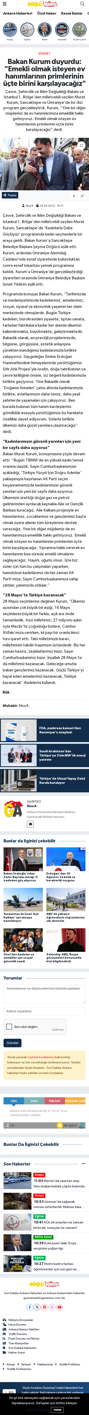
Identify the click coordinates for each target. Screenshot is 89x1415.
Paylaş (12, 195)
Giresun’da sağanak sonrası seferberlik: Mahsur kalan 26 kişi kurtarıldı (58, 1205)
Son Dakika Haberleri (22, 1348)
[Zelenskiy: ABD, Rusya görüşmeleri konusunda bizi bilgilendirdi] (66, 940)
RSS (11, 1392)
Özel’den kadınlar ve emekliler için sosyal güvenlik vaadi (19, 958)
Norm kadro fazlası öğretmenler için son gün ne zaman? (55, 1267)
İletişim (26, 1364)
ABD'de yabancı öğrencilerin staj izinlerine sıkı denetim (65, 918)
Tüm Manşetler (18, 1343)
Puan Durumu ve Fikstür (24, 1338)
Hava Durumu (17, 1324)
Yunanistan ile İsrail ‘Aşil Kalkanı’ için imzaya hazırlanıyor (21, 918)
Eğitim (39, 1216)
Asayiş (39, 1175)
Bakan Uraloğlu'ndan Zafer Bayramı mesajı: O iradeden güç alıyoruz (21, 877)
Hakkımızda (45, 1364)
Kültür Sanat (43, 1237)
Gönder (12, 1043)
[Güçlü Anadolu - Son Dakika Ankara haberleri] (42, 4)
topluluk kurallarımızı (41, 1057)
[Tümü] (83, 1164)
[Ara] (82, 4)
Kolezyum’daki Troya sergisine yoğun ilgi (54, 1246)
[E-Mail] (30, 824)
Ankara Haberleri (17, 13)
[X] (37, 1307)
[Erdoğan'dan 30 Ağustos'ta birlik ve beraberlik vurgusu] (66, 859)
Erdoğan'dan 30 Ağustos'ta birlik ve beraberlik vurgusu (60, 877)
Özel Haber (46, 13)
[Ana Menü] (5, 4)
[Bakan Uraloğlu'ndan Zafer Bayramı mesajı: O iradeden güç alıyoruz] (23, 859)
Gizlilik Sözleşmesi (19, 1369)
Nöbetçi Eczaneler (20, 1320)
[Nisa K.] (13, 809)
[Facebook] (29, 1307)
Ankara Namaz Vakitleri (23, 1329)
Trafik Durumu (17, 1334)
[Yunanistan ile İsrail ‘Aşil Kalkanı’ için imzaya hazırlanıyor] (23, 899)
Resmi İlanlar (71, 13)
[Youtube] (59, 1307)
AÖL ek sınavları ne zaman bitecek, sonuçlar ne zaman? (58, 1225)
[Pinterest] (44, 1307)
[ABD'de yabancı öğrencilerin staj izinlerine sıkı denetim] (66, 899)
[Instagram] (52, 1307)
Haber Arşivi (16, 1352)
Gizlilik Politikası (69, 1364)
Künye (11, 1364)
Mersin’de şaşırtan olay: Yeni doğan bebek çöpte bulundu (59, 1183)
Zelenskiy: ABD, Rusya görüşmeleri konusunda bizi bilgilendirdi (63, 958)
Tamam (57, 1410)
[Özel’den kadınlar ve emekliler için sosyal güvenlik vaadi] (23, 940)
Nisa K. (30, 205)
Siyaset (44, 53)
